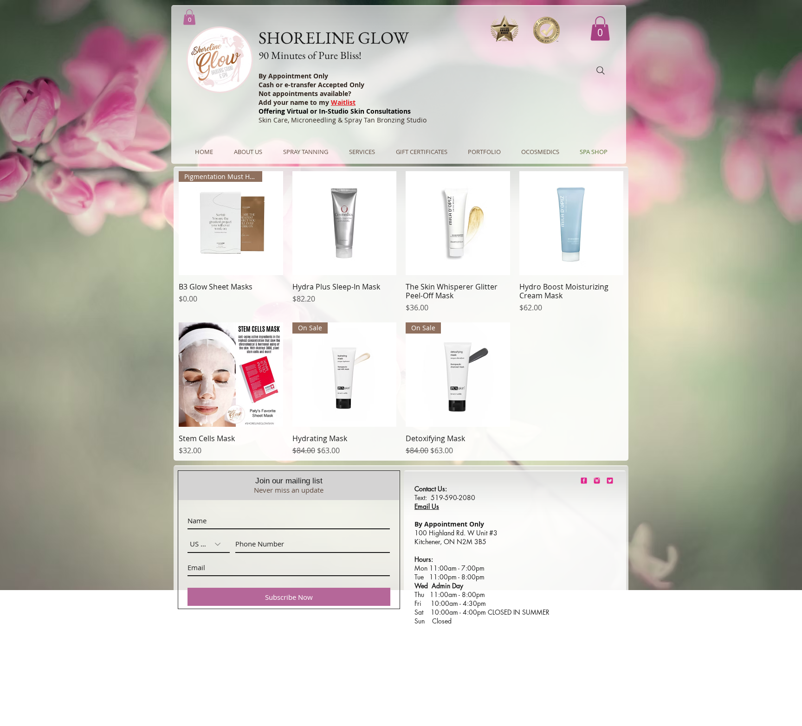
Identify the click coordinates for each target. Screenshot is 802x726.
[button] (600, 28)
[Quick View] (344, 223)
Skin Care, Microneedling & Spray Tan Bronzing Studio (343, 120)
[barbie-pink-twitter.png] (610, 480)
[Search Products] (600, 70)
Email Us (426, 506)
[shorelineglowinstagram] (597, 480)
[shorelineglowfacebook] (584, 480)
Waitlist (343, 102)
